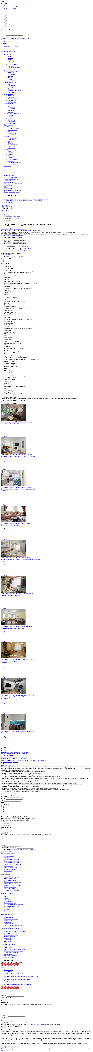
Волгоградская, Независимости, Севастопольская (20, 283)
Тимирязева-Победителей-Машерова (16, 376)
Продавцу (7, 909)
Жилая (10, 131)
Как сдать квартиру (10, 887)
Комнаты (7, 858)
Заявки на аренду (13, 99)
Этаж (2, 802)
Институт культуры (10, 306)
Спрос (10, 118)
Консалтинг (11, 148)
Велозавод (7, 277)
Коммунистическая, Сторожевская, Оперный (18, 319)
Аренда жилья (8, 94)
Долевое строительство (8, 914)
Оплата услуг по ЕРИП (11, 890)
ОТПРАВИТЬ (5, 1022)
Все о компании (6, 765)
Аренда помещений (10, 933)
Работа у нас (12, 69)
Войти (5, 169)
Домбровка (8, 290)
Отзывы (10, 63)
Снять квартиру (6, 254)
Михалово (7, 345)
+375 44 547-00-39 (11, 8)
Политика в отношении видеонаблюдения (17, 984)
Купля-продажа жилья (7, 853)
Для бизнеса (12, 146)
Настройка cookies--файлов (12, 981)
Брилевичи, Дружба (10, 276)
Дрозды (6, 294)
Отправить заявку (6, 851)
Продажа (11, 117)
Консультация (5, 205)
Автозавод (7, 266)
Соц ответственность (14, 162)
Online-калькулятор (10, 869)
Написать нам (8, 970)
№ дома (3, 798)
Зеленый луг (8, 305)
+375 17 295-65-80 (11, 6)
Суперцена (11, 81)
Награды (10, 59)
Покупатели (12, 74)
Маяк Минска (8, 336)
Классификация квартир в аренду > (12, 235)
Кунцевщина (8, 321)
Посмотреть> (27, 248)
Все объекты (8, 896)
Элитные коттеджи (10, 903)
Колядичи (7, 316)
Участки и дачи (9, 901)
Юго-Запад (8, 392)
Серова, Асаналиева (10, 366)
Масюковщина (9, 334)
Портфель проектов (10, 957)
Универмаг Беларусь (10, 379)
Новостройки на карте (11, 919)
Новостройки (8, 103)
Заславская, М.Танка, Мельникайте (15, 301)
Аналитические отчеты (11, 952)
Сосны (6, 370)
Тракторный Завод (10, 377)
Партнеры (11, 61)
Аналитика (7, 126)
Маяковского (8, 337)
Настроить (4, 1026)
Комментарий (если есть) (8, 847)
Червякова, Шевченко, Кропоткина (15, 386)
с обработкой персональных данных (20, 38)
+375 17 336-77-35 (11, 10)
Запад (6, 299)
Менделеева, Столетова (11, 341)
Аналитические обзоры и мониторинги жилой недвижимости (23, 200)
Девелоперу (11, 107)
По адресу (4, 796)
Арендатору (11, 121)
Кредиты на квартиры (11, 867)
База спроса (8, 938)
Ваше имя (4, 829)
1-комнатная (7, 258)
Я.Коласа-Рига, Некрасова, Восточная (16, 394)
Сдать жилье (12, 100)
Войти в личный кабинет (8, 51)
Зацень (6, 303)
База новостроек (9, 917)
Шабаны (7, 390)
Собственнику (12, 120)
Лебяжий (7, 325)
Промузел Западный (10, 352)
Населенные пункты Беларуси (13, 904)
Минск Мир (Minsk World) (12, 343)
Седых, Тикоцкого (10, 361)
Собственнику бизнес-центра (13, 951)
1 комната (6, 804)
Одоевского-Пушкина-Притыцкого (15, 348)
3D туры (7, 907)
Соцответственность (14, 67)
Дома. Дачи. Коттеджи (11, 82)
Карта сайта (8, 971)
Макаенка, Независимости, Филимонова (17, 328)
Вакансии (7, 149)
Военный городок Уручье (12, 281)
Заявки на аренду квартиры (12, 885)
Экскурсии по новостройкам (13, 925)
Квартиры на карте (10, 883)
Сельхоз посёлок (9, 363)
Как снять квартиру (10, 888)
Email (2, 845)
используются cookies (37, 1024)
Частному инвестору (10, 955)
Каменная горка (9, 310)
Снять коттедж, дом (10, 878)
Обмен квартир (9, 866)
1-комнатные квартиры (11, 859)
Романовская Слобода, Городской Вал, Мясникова (20, 359)
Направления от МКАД (11, 906)
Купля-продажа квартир (11, 71)
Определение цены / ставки (13, 190)
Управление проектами (8, 944)
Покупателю (12, 108)
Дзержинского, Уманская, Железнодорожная (18, 288)
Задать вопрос (9, 762)
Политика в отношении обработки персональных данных (22, 976)
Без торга (6, 825)
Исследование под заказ (11, 192)
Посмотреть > (25, 246)
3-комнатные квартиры (11, 862)
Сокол (6, 368)
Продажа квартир (9, 856)
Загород (10, 141)
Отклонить (18, 1026)
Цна (5, 383)
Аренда (10, 115)
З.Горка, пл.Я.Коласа (11, 297)
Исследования (12, 133)
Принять (10, 1026)
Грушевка (7, 286)
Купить (10, 77)
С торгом (6, 824)
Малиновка (8, 330)
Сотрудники (12, 123)
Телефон (3, 33)
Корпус (3, 800)
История (10, 66)
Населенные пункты (14, 90)
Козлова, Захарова (10, 314)
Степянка (7, 372)
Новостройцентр (13, 144)
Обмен (10, 79)
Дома (6, 898)
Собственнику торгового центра (14, 949)
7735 (2, 1)
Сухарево (7, 374)
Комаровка (7, 317)
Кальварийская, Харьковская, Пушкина (16, 308)
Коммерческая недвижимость (13, 113)
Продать (10, 76)
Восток (6, 285)
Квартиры (11, 72)
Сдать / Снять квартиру (11, 877)
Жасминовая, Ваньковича (12, 296)
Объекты (11, 84)
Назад (3, 1047)
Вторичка (11, 139)
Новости (10, 58)
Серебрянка (8, 365)
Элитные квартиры (10, 880)
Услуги (10, 56)
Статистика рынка (13, 128)
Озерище (7, 350)
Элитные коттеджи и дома (12, 882)
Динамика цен (8, 954)
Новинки (7, 346)
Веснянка (7, 279)
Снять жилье (12, 102)
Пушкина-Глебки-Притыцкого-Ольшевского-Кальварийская (23, 356)
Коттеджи (11, 97)
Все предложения (6, 749)
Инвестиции (12, 135)
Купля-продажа (13, 138)
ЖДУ (5, 41)
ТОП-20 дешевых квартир (12, 864)
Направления (12, 92)
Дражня (7, 292)
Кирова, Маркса (9, 312)
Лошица (7, 326)
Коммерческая (12, 130)
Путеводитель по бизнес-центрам (14, 931)
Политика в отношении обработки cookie (17, 979)
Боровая (7, 274)
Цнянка (6, 385)
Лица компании (13, 64)
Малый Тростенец (10, 332)
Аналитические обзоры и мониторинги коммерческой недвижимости (26, 199)
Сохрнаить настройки (12, 1047)
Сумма (3, 822)
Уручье (6, 381)
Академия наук (9, 268)
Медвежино (8, 339)
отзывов (20, 973)
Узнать (3, 402)
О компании (8, 54)
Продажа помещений (11, 935)
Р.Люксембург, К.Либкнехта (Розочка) (16, 357)
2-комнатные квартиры (11, 861)
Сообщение (4, 1017)
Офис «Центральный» (11, 46)
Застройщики (12, 110)
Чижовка (7, 388)
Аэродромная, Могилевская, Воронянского (18, 272)
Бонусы (10, 112)
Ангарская (7, 270)
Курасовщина (8, 323)
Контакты (7, 136)
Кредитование (8, 125)
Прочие (6, 354)
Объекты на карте (9, 936)
